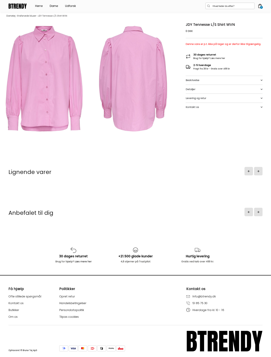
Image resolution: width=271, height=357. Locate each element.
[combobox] (230, 6)
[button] (248, 171)
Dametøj (10, 15)
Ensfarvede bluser (26, 15)
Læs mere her (217, 58)
